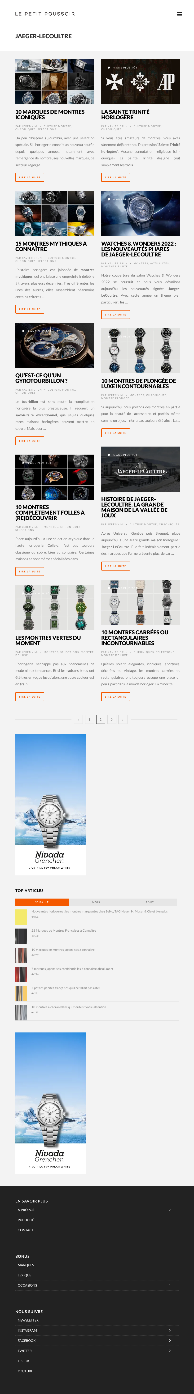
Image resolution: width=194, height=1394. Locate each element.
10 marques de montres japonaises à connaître (63, 949)
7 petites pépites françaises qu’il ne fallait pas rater (65, 988)
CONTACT (26, 1230)
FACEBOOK (27, 1341)
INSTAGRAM (27, 1330)
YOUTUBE (25, 1371)
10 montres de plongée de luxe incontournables (138, 383)
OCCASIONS (27, 1285)
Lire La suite (29, 177)
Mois (96, 902)
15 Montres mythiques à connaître (51, 246)
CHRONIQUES (25, 129)
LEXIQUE (24, 1275)
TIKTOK (24, 1361)
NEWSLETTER (28, 1320)
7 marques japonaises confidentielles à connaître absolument (72, 969)
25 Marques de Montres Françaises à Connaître (63, 930)
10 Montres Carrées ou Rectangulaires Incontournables (134, 637)
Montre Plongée (115, 398)
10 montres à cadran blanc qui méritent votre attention (68, 1007)
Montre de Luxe (114, 266)
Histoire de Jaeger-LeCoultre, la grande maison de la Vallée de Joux (134, 507)
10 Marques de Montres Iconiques (49, 114)
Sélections (47, 129)
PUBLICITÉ (26, 1220)
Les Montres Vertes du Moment (48, 640)
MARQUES (26, 1265)
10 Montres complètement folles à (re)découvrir (50, 512)
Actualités (159, 263)
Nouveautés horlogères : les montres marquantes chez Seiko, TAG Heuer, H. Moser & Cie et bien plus (99, 911)
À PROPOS (26, 1210)
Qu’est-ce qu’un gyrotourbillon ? (41, 378)
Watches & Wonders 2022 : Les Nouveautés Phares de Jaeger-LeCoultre (138, 249)
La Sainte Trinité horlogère (125, 114)
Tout (150, 902)
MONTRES (141, 263)
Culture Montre (57, 126)
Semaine (42, 902)
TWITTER (25, 1351)
